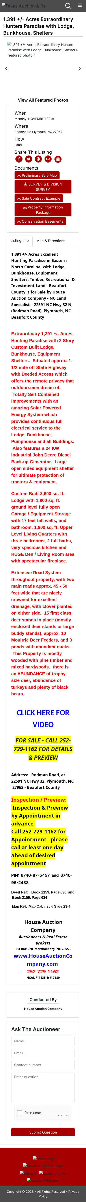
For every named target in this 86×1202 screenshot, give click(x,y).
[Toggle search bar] (68, 6)
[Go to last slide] (6, 68)
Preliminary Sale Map (39, 175)
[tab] (20, 241)
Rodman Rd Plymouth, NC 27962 (39, 132)
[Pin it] (38, 159)
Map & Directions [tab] (50, 241)
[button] (19, 159)
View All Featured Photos (43, 100)
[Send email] (48, 159)
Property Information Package (45, 210)
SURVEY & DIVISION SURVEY (44, 187)
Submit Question (43, 1132)
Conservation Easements (42, 221)
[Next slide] (79, 68)
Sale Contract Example (40, 198)
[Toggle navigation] (79, 5)
